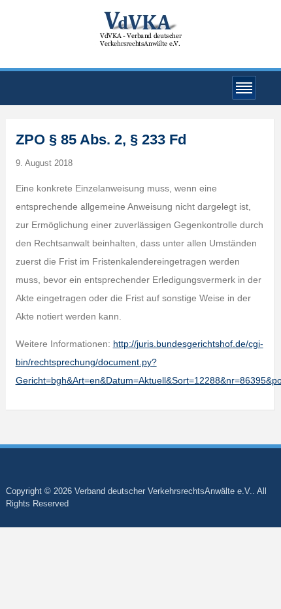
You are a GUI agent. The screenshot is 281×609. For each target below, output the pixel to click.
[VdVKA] (140, 28)
